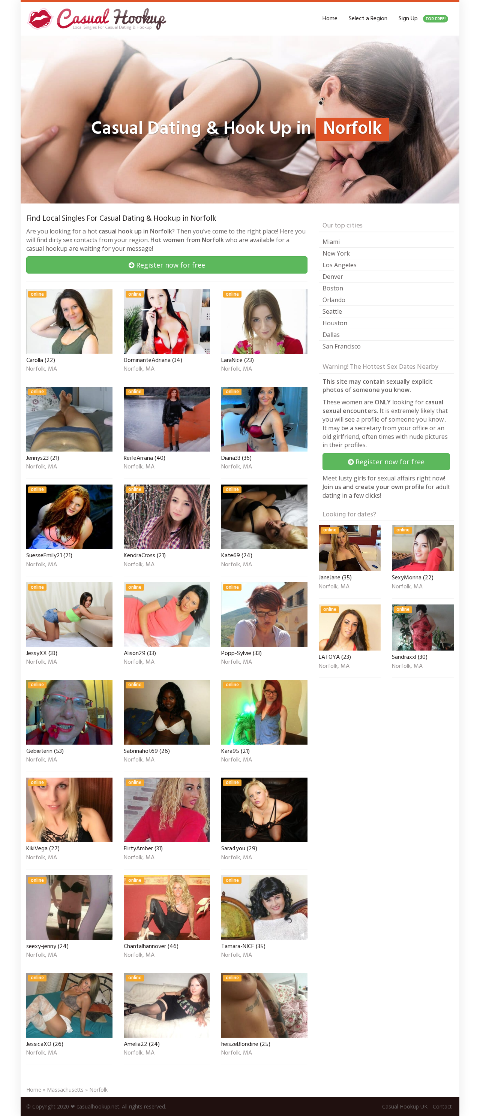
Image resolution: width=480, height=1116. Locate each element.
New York (336, 253)
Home (330, 19)
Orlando (333, 300)
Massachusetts (65, 1089)
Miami (331, 242)
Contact (442, 1106)
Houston (334, 323)
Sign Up (422, 19)
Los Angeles (339, 265)
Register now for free (169, 264)
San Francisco (341, 346)
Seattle (332, 311)
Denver (332, 276)
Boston (332, 288)
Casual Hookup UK (405, 1106)
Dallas (331, 335)
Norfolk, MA (41, 369)
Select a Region (368, 19)
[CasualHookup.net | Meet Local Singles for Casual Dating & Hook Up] (98, 18)
